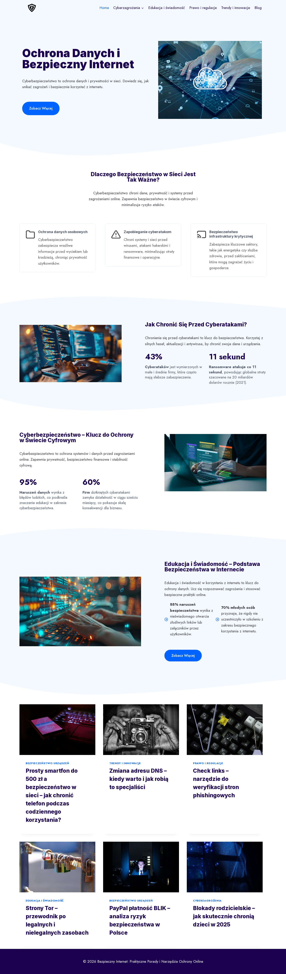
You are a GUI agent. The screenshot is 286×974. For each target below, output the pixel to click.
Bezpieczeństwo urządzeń (47, 763)
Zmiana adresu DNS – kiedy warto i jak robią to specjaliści (138, 778)
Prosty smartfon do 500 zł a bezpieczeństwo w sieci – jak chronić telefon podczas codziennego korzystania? (52, 795)
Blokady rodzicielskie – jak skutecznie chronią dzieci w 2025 (224, 916)
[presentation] (57, 729)
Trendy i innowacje (235, 7)
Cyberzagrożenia (207, 900)
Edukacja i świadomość (166, 7)
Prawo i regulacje (203, 7)
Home (104, 7)
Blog (258, 7)
